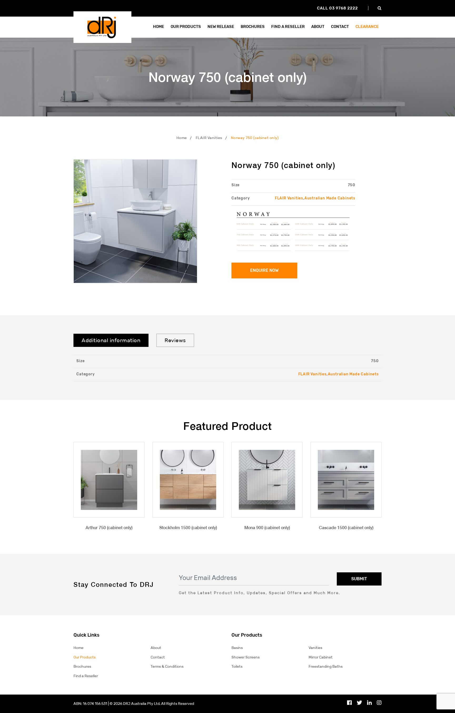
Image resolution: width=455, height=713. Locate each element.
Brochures (253, 26)
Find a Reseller (85, 676)
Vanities (315, 648)
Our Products (84, 657)
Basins (237, 648)
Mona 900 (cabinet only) (267, 527)
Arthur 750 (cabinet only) (109, 527)
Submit (359, 578)
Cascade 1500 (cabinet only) (346, 527)
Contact (340, 26)
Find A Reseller (288, 26)
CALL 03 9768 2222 (337, 8)
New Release (220, 26)
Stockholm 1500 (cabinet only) (188, 527)
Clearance (367, 26)
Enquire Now (264, 270)
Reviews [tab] (175, 340)
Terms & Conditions (167, 666)
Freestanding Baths (326, 666)
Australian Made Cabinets (329, 198)
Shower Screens (245, 657)
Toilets (237, 666)
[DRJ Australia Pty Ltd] (102, 26)
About (317, 26)
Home (158, 26)
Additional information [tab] (111, 340)
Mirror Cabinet (321, 657)
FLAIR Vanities (209, 138)
